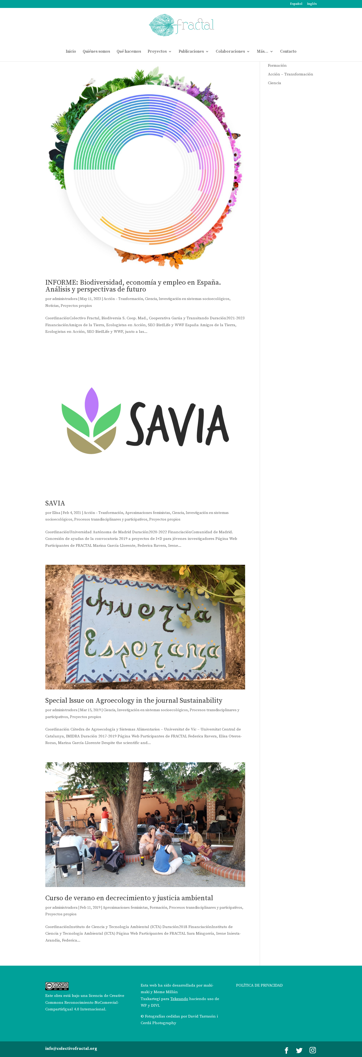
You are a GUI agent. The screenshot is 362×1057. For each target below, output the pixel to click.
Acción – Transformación (290, 74)
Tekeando (179, 998)
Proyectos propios (76, 305)
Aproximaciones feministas (147, 512)
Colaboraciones (230, 52)
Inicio (71, 52)
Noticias (52, 305)
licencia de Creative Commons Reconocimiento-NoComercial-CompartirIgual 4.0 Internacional (84, 1002)
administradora (64, 299)
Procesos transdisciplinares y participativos (110, 519)
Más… (262, 52)
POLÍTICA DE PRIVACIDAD (259, 985)
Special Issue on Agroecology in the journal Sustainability (133, 700)
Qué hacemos (129, 52)
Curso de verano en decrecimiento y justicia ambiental (129, 898)
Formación (158, 907)
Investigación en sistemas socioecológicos (194, 299)
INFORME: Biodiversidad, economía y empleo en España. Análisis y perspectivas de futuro (133, 286)
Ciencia (151, 299)
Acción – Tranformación (123, 299)
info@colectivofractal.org (71, 1048)
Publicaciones (191, 52)
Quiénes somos (96, 52)
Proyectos (157, 52)
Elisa (56, 512)
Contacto (288, 52)
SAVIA (55, 503)
